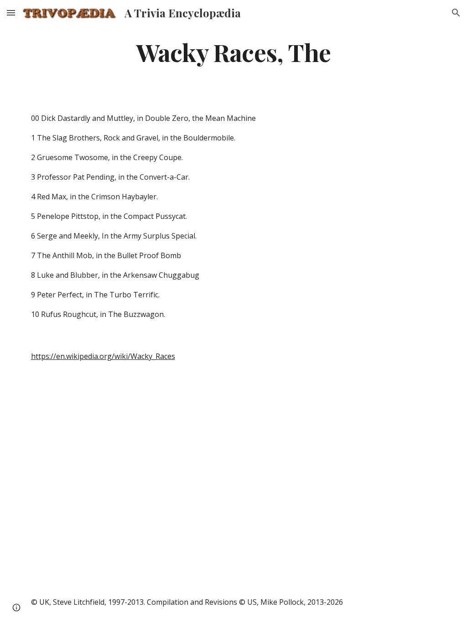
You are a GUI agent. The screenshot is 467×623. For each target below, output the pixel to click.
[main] (233, 51)
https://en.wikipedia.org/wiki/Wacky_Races (103, 356)
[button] (11, 12)
